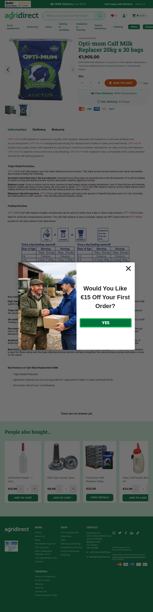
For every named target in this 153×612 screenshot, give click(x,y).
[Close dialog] (128, 268)
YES (106, 323)
